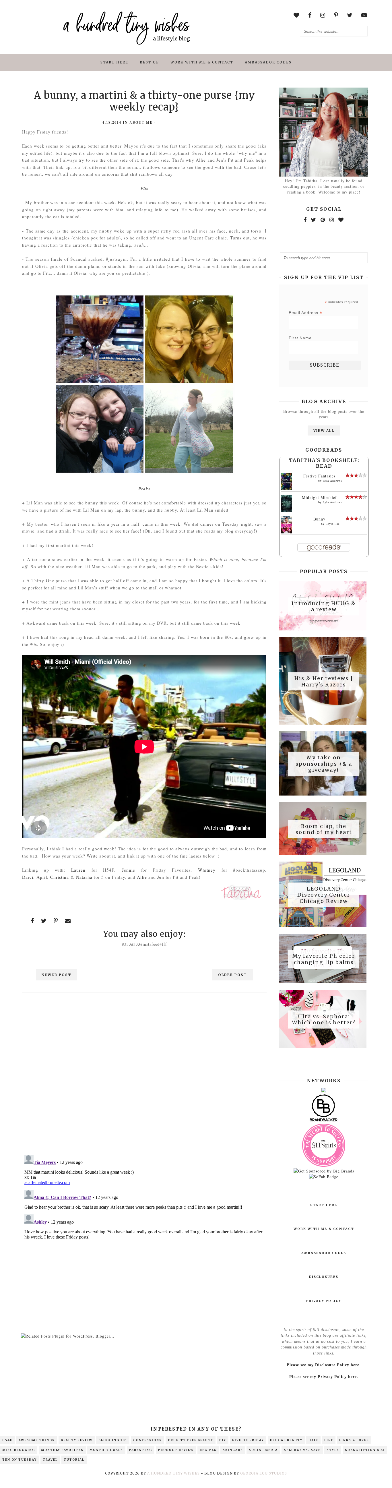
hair (313, 1440)
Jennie (128, 870)
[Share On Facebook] (32, 921)
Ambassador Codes (268, 62)
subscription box (365, 1450)
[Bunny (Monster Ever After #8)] (286, 532)
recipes (208, 1450)
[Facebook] (305, 219)
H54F (7, 1440)
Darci (27, 877)
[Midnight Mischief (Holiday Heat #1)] (286, 511)
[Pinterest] (323, 219)
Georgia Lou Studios (263, 1473)
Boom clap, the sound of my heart (324, 829)
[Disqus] (144, 1076)
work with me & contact (201, 62)
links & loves (354, 1440)
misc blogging (18, 1450)
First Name (300, 338)
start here (114, 62)
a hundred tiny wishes (173, 1473)
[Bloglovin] (341, 219)
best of (149, 62)
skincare (233, 1450)
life (328, 1440)
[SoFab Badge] (323, 1176)
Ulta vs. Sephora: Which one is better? (324, 1019)
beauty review (76, 1440)
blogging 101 (112, 1440)
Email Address (305, 313)
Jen (160, 877)
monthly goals (106, 1450)
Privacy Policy (323, 1301)
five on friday (248, 1440)
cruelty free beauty (190, 1440)
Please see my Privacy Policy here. (323, 1377)
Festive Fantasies (319, 476)
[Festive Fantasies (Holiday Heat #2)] (286, 490)
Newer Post (56, 975)
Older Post (232, 975)
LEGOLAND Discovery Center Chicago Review (323, 894)
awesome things (37, 1440)
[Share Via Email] (68, 921)
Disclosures (323, 1277)
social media (263, 1450)
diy (222, 1440)
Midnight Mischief (319, 497)
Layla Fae (332, 524)
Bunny (319, 519)
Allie (142, 877)
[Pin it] (56, 921)
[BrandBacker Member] (323, 1121)
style (333, 1450)
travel (50, 1460)
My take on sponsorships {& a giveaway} (324, 763)
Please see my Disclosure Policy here (323, 1365)
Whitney (207, 870)
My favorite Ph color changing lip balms (323, 959)
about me (141, 122)
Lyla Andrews (332, 481)
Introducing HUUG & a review (324, 606)
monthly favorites (62, 1450)
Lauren (78, 870)
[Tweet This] (44, 921)
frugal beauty (286, 1440)
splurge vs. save (302, 1450)
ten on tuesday (19, 1460)
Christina (59, 877)
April (41, 877)
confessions (147, 1440)
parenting (140, 1450)
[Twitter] (313, 219)
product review (176, 1450)
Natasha (84, 877)
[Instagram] (331, 219)
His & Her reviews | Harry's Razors (323, 681)
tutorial (74, 1460)
